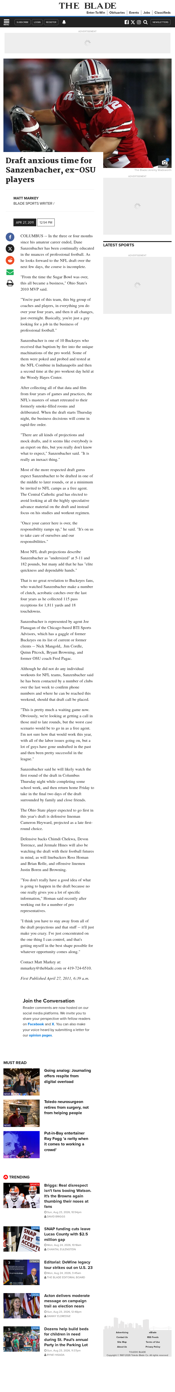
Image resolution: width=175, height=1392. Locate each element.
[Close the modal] (136, 11)
